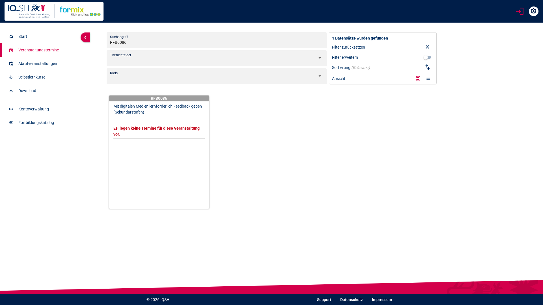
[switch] (428, 57)
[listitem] (39, 36)
